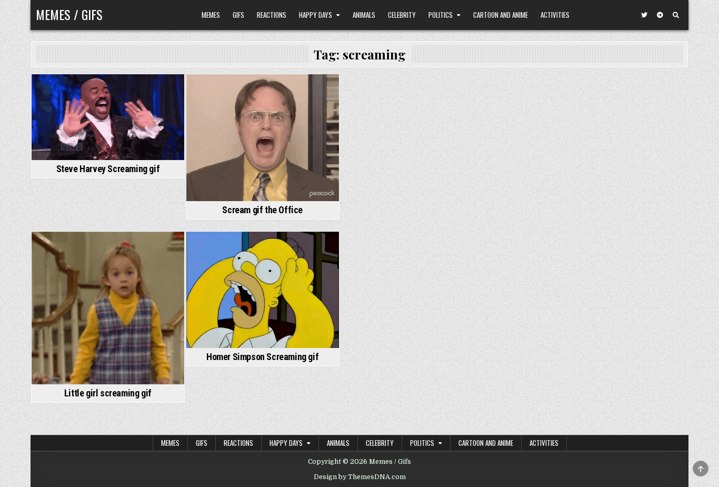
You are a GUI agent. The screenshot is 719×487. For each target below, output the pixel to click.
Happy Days (315, 14)
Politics (440, 14)
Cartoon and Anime (500, 14)
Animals (364, 14)
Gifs (238, 14)
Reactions (271, 14)
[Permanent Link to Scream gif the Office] (262, 137)
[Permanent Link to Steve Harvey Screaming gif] (108, 117)
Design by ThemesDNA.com (360, 477)
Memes (211, 14)
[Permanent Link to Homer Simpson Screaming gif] (262, 289)
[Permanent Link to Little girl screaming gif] (108, 308)
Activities (555, 14)
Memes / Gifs (69, 14)
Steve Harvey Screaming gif (108, 168)
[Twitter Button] (644, 15)
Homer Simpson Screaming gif (262, 356)
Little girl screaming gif (108, 393)
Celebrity (402, 14)
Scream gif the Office (262, 209)
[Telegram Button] (660, 15)
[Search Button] (676, 15)
